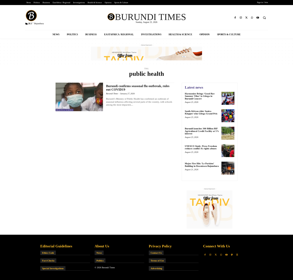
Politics (100, 260)
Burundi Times (112, 93)
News (99, 253)
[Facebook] (235, 18)
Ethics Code (48, 253)
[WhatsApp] (252, 18)
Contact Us (156, 253)
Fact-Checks (48, 260)
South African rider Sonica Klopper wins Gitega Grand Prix (201, 112)
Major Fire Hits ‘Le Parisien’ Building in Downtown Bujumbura (202, 164)
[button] (264, 17)
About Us (102, 246)
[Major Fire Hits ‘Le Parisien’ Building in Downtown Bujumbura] (227, 168)
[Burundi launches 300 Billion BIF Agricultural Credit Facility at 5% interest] (227, 133)
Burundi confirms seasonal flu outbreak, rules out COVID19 (137, 87)
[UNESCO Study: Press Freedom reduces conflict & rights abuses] (227, 150)
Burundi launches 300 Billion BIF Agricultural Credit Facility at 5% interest (202, 131)
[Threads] (237, 255)
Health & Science (64, 110)
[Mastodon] (232, 255)
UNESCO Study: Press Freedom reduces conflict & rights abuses (201, 147)
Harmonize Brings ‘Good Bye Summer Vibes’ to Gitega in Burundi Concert (200, 96)
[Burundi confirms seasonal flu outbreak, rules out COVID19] (79, 97)
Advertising (156, 268)
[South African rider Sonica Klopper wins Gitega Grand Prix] (227, 115)
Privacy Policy (160, 246)
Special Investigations (53, 268)
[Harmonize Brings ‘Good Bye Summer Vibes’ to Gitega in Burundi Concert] (227, 98)
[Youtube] (258, 18)
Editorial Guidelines (56, 246)
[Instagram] (241, 18)
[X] (246, 18)
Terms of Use (157, 260)
